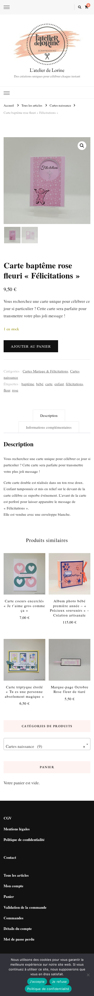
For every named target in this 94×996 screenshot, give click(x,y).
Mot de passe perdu (19, 939)
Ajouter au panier (31, 346)
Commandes (13, 918)
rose (15, 390)
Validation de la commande (25, 907)
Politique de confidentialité (24, 839)
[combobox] (47, 744)
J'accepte (37, 981)
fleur (7, 390)
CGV (8, 818)
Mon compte (13, 885)
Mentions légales (17, 829)
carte (49, 383)
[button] (82, 145)
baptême (27, 383)
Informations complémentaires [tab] (49, 427)
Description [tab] (49, 415)
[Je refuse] (88, 974)
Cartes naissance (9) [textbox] (45, 746)
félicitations (74, 383)
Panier (9, 896)
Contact (10, 857)
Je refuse (59, 981)
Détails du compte (18, 928)
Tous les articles (16, 875)
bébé (39, 383)
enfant (59, 383)
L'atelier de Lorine (47, 70)
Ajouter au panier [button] (24, 575)
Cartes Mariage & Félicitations (45, 371)
